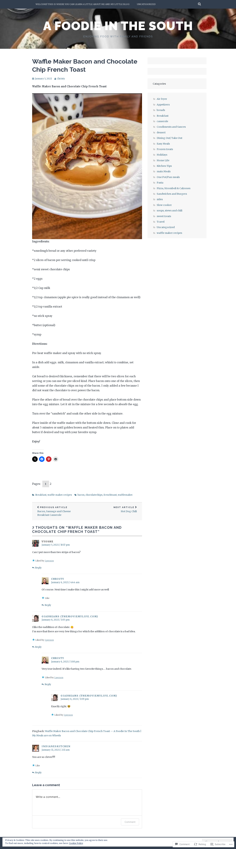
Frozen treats (165, 149)
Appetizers (163, 104)
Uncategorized (146, 4)
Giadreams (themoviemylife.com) (70, 616)
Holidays (162, 154)
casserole (162, 121)
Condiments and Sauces (171, 126)
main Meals (164, 171)
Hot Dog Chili (125, 509)
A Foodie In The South (118, 26)
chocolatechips (94, 494)
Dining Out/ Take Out (169, 138)
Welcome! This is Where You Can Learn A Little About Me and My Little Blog (82, 4)
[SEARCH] (199, 4)
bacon (81, 494)
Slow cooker (164, 205)
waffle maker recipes (60, 494)
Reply (38, 567)
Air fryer (162, 98)
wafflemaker (125, 494)
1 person (49, 560)
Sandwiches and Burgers (172, 193)
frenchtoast (110, 494)
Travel (160, 221)
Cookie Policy (76, 843)
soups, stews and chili (169, 210)
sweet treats (164, 216)
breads (161, 110)
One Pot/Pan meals (168, 177)
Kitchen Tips (164, 165)
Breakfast (40, 494)
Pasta (160, 182)
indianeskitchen (56, 746)
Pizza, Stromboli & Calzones (173, 188)
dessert (161, 132)
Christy (61, 78)
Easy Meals (163, 143)
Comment (130, 821)
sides (160, 199)
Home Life (163, 160)
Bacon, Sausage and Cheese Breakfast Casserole (54, 511)
